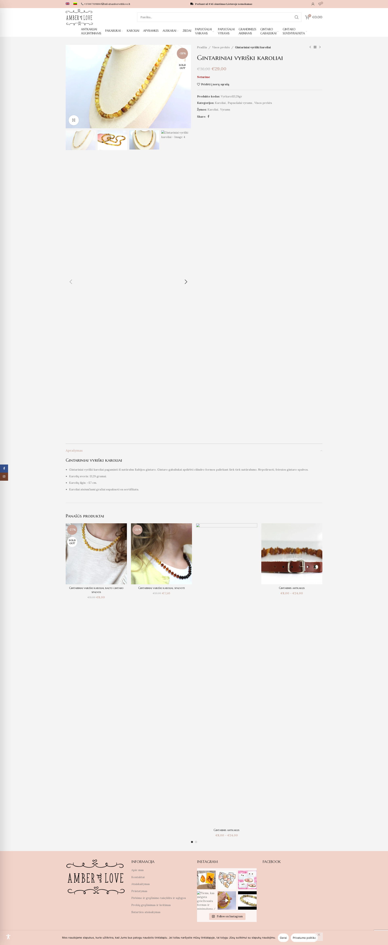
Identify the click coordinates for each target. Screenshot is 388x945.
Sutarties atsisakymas (145, 912)
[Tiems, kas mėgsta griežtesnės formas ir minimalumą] (206, 900)
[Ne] (319, 936)
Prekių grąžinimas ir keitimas (151, 905)
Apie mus (137, 870)
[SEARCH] (296, 17)
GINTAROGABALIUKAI (268, 31)
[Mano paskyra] (313, 4)
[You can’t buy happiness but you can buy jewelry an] (227, 880)
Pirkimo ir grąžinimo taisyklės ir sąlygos (158, 898)
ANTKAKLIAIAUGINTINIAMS (91, 31)
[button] (71, 282)
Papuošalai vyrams (240, 103)
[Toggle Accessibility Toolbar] (8, 936)
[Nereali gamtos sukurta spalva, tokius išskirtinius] (247, 880)
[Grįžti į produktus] (315, 47)
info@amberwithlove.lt (117, 3)
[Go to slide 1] (192, 842)
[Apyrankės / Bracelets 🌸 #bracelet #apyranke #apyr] (247, 900)
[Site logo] (79, 17)
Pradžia (202, 47)
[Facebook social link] (208, 116)
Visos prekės (221, 47)
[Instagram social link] (4, 477)
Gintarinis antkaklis (226, 830)
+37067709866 (92, 3)
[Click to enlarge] (74, 120)
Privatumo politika (304, 937)
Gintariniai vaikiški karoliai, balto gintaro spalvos (96, 590)
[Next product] (319, 47)
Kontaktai (137, 877)
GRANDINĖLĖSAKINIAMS (247, 31)
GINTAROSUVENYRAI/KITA (294, 31)
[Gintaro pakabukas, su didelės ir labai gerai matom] (206, 880)
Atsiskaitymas (140, 884)
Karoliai (220, 103)
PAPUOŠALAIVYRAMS (226, 31)
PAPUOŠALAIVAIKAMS (203, 31)
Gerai (283, 937)
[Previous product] (310, 47)
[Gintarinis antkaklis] (226, 674)
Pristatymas (139, 891)
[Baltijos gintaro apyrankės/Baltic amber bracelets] (227, 900)
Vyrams (225, 109)
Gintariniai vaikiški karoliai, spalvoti (161, 588)
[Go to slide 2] (196, 842)
